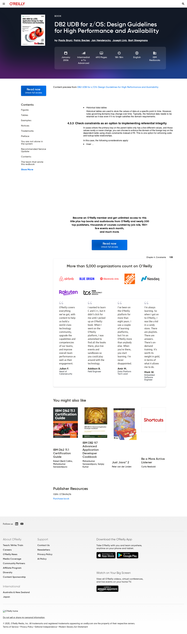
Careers (7, 549)
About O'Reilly (12, 539)
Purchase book (61, 498)
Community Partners (14, 563)
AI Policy (41, 558)
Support (42, 539)
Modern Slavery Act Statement (73, 627)
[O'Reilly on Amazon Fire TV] (107, 591)
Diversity (7, 572)
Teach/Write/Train (13, 545)
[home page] (17, 3)
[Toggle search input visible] (183, 3)
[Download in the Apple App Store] (106, 557)
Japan (6, 596)
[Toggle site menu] (3, 3)
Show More (27, 169)
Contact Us (43, 545)
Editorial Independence (46, 627)
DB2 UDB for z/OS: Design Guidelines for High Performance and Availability (117, 87)
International (11, 586)
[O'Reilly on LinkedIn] (16, 523)
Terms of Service (10, 627)
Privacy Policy (44, 554)
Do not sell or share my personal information (24, 617)
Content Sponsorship (14, 576)
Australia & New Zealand (16, 592)
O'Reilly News (10, 554)
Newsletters (43, 549)
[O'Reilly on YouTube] (21, 523)
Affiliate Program (12, 567)
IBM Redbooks (154, 59)
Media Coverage (12, 558)
